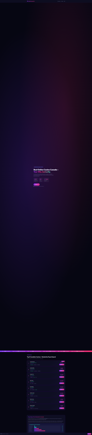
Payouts (62, 1)
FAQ (64, 1)
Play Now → (36, 184)
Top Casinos (59, 1)
